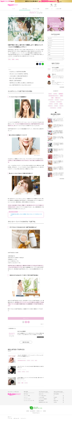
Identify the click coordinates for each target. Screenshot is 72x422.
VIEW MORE (61, 87)
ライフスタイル (53, 107)
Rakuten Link (56, 400)
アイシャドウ (51, 99)
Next (42, 324)
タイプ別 (59, 107)
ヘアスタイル (52, 101)
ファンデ (26, 382)
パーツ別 (56, 103)
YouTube (55, 402)
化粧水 (61, 103)
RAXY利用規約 (41, 400)
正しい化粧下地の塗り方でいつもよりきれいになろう (20, 85)
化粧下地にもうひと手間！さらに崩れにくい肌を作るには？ (22, 82)
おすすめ (19, 371)
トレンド (56, 99)
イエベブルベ (59, 101)
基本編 (13, 59)
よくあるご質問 (58, 8)
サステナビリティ (23, 418)
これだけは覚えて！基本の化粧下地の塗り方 (19, 76)
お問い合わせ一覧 (16, 418)
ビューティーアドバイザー (28, 400)
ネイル (49, 50)
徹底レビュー (58, 97)
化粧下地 (17, 59)
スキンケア (50, 38)
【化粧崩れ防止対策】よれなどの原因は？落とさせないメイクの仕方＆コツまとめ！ (26, 214)
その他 (49, 54)
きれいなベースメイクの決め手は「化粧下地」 (19, 73)
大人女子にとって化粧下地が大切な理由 (18, 71)
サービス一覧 (10, 418)
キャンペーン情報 (36, 8)
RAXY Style (25, 8)
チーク (32, 360)
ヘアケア (49, 47)
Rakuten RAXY (13, 5)
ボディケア (50, 45)
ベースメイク (12, 57)
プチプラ (28, 360)
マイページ (26, 397)
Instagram (55, 397)
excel (36, 360)
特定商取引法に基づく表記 (43, 402)
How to (9, 59)
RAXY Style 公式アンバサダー (21, 360)
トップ (13, 8)
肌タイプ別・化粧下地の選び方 (16, 78)
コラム (49, 52)
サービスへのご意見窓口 (43, 398)
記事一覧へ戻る (26, 342)
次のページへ (26, 318)
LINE (54, 398)
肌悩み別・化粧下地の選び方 (15, 80)
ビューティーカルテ (27, 398)
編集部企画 (60, 93)
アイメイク (50, 42)
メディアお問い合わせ (42, 395)
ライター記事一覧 (40, 337)
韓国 (22, 382)
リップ (62, 99)
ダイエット (50, 105)
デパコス (23, 371)
